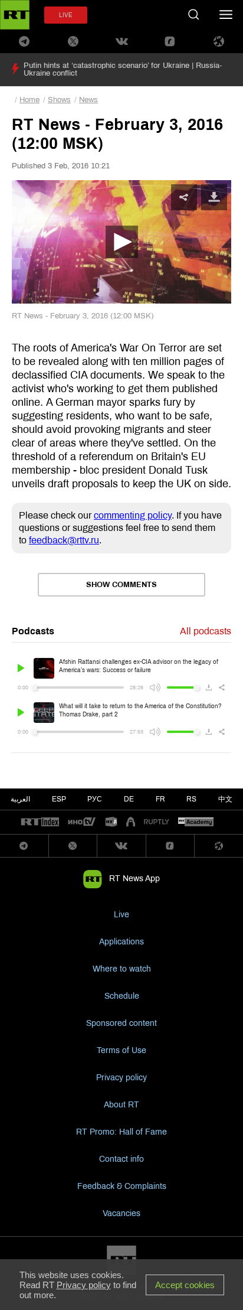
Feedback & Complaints (121, 1186)
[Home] (14, 15)
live (66, 15)
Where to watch (122, 968)
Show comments (121, 585)
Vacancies (121, 1213)
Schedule (121, 996)
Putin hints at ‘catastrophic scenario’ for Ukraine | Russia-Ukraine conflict (123, 69)
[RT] (40, 822)
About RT (121, 1104)
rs (191, 799)
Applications (121, 941)
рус (94, 799)
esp (59, 799)
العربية (20, 799)
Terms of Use (121, 1050)
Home (29, 100)
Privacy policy (121, 1077)
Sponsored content (121, 1023)
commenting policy (133, 515)
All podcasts (205, 631)
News (88, 100)
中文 (225, 799)
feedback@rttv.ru (64, 540)
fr (160, 799)
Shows (59, 100)
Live (121, 914)
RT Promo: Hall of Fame (121, 1131)
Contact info (121, 1159)
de (129, 799)
